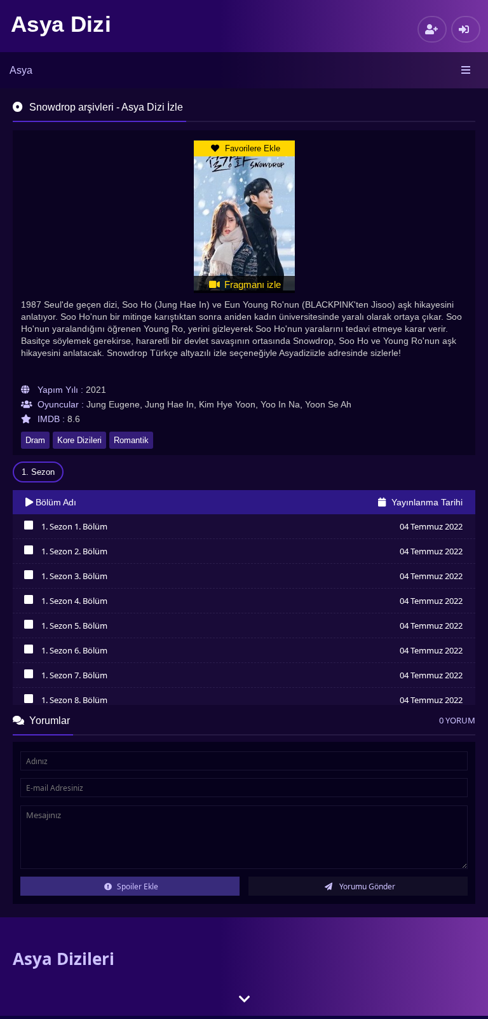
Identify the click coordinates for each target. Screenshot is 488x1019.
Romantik (131, 440)
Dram (35, 440)
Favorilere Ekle (251, 148)
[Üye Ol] (432, 29)
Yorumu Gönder (366, 886)
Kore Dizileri (79, 440)
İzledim (28, 528)
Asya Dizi (61, 23)
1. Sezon (38, 472)
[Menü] (467, 70)
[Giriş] (465, 29)
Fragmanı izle (251, 284)
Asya (21, 70)
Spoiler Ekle (136, 886)
